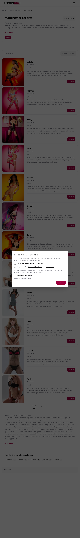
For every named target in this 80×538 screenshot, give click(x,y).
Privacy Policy (50, 267)
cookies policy (27, 278)
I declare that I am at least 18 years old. (30, 264)
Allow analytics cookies (24, 275)
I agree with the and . (36, 267)
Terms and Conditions (35, 267)
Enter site (61, 283)
